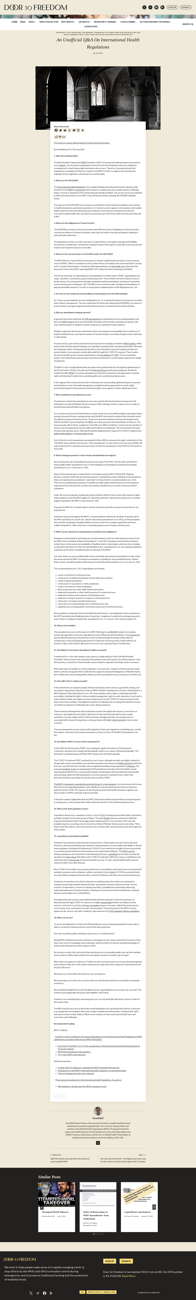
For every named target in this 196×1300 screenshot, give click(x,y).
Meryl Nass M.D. (49, 1216)
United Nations (101, 34)
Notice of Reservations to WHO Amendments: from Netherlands (96, 1215)
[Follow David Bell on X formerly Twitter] (98, 1143)
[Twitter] (144, 7)
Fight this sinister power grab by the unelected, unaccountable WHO (70, 1158)
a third (112, 872)
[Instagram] (78, 130)
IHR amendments (92, 319)
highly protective (126, 763)
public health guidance (63, 433)
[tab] (93, 1234)
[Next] (154, 1207)
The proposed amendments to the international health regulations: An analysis (88, 1080)
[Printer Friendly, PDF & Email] (60, 137)
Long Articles (60, 1096)
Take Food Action (48, 22)
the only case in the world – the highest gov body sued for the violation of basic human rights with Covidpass (123, 1158)
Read (23, 22)
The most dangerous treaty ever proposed (76, 1073)
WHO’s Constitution (77, 190)
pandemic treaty (69, 769)
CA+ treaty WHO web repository (72, 1054)
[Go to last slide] (42, 1207)
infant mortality (119, 720)
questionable (106, 902)
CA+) (103, 815)
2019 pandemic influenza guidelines (124, 911)
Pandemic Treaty (77, 34)
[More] (83, 130)
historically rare (118, 266)
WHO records (128, 851)
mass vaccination (92, 905)
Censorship (60, 32)
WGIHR (113, 632)
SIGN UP (172, 7)
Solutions (89, 34)
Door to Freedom (91, 1223)
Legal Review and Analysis (138, 1212)
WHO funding (130, 343)
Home (14, 22)
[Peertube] (162, 7)
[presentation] (56, 1194)
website (62, 165)
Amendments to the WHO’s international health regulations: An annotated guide (92, 1070)
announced (135, 635)
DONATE (186, 7)
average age (74, 860)
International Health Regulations (121, 32)
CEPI (116, 355)
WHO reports (68, 322)
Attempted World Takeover (55, 1212)
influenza (131, 766)
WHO (84, 162)
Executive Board (100, 370)
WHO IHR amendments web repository (74, 1052)
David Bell (99, 53)
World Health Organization (120, 34)
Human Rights (100, 32)
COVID (68, 32)
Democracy (77, 32)
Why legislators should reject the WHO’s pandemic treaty (82, 1086)
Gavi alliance (105, 355)
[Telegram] (150, 7)
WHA (71, 373)
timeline (107, 818)
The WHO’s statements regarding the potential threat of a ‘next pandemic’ (85, 784)
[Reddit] (65, 130)
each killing (112, 854)
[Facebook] (156, 7)
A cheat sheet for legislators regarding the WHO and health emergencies (89, 1067)
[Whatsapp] (69, 130)
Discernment (88, 32)
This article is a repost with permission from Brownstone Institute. (82, 143)
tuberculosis (71, 857)
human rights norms (84, 433)
